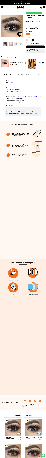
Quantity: (28, 37)
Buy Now (14, 64)
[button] (2, 7)
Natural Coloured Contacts (35, 96)
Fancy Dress (24, 96)
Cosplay (19, 96)
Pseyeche (11, 82)
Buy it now (35, 46)
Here (16, 94)
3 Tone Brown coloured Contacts (9, 438)
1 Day (28, 33)
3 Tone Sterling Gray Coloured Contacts (30, 438)
